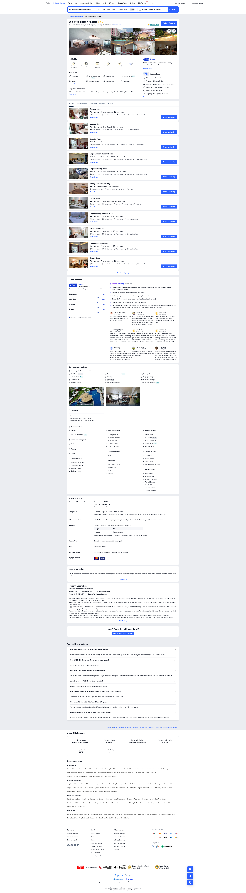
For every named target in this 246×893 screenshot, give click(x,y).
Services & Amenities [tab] (97, 104)
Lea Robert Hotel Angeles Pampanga (78, 814)
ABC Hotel (119, 814)
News (92, 837)
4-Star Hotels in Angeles (107, 788)
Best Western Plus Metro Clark (107, 772)
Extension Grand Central (142, 772)
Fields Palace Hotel (108, 814)
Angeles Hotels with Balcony (165, 784)
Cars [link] (76, 3)
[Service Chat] (190, 882)
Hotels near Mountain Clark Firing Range (154, 799)
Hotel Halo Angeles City (106, 818)
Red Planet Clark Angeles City (76, 772)
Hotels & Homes (59, 3)
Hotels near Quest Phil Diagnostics (92, 803)
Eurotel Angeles (90, 769)
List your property (119, 843)
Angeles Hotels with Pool (89, 791)
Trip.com (108, 727)
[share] (190, 876)
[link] (181, 3)
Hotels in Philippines (125, 727)
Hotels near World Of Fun (164, 803)
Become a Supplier (119, 846)
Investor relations (119, 833)
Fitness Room (75, 377)
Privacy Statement (96, 846)
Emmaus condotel (150, 769)
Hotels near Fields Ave (133, 799)
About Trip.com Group (97, 856)
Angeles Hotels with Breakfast (147, 784)
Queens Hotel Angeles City (125, 772)
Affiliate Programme (120, 840)
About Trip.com (95, 833)
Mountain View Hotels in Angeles (126, 788)
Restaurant (110, 379)
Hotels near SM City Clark (129, 803)
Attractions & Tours (87, 3)
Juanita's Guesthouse (111, 776)
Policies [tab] (110, 104)
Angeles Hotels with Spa (145, 788)
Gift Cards (112, 3)
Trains (70, 3)
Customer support (72, 833)
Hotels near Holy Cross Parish (112, 803)
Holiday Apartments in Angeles (108, 791)
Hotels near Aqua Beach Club (76, 806)
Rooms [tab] (71, 104)
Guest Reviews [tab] (82, 104)
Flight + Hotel (101, 3)
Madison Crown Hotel (130, 814)
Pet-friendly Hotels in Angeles (163, 788)
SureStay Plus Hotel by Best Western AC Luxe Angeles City (113, 769)
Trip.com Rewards (119, 837)
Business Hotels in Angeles (110, 784)
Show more (72, 94)
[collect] (190, 869)
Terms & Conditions (96, 843)
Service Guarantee (72, 837)
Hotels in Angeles (154, 727)
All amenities (72, 84)
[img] (90, 41)
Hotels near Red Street (74, 799)
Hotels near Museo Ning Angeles (115, 799)
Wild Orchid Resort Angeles (83, 21)
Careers (93, 840)
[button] (153, 3)
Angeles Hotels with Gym (74, 788)
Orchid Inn (154, 772)
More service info (72, 840)
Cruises (132, 3)
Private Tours (122, 3)
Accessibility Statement (98, 849)
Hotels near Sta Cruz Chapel (147, 803)
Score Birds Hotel (138, 769)
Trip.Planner (142, 3)
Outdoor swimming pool (114, 374)
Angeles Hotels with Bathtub (75, 784)
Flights (48, 3)
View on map (147, 97)
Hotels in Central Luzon (140, 727)
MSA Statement (95, 852)
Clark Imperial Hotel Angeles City (77, 776)
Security (116, 849)
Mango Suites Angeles (163, 769)
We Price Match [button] (154, 24)
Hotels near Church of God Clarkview (93, 799)
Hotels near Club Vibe (73, 803)
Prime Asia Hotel (91, 772)
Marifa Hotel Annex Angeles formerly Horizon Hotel (82, 818)
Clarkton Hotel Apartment (95, 776)
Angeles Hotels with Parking (128, 784)
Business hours (75, 444)
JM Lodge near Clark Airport (167, 814)
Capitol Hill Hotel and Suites (75, 769)
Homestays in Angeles (74, 791)
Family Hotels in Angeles (91, 788)
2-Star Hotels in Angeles (93, 784)
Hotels (115, 727)
